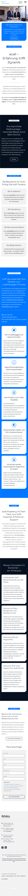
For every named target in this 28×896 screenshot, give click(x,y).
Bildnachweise (23, 875)
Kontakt (18, 875)
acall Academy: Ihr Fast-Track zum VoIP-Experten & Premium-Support (14, 515)
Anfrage (14, 159)
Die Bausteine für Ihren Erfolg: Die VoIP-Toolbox (14, 183)
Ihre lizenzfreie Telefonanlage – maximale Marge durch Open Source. (14, 130)
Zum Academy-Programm (14, 738)
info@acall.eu (8, 831)
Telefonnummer (6, 770)
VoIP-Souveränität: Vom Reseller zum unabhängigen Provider (14, 282)
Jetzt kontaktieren (14, 796)
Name (5, 759)
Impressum (3, 875)
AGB (15, 875)
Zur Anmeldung (5, 878)
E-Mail (5, 764)
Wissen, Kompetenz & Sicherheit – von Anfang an (14, 568)
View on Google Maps (7, 836)
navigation (25, 2)
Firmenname (6, 753)
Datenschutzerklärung (10, 875)
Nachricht (5, 776)
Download (14, 38)
